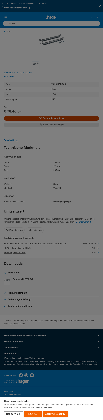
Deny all (32, 414)
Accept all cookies (55, 414)
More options (13, 414)
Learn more (47, 407)
